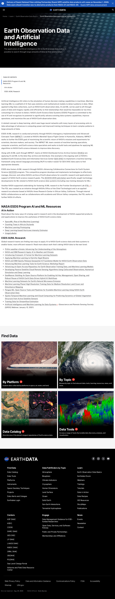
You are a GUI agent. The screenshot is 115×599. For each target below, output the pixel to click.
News (80, 515)
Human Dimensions (50, 488)
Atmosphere (47, 472)
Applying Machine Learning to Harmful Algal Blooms (27, 258)
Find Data (11, 468)
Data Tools (11, 476)
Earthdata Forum (84, 476)
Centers (11, 515)
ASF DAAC (11, 519)
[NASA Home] (51, 9)
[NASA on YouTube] (108, 458)
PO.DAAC (11, 559)
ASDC (9, 523)
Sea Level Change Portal (17, 563)
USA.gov (20, 585)
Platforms (11, 480)
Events (80, 519)
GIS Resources (83, 500)
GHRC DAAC (12, 531)
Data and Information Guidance (38, 581)
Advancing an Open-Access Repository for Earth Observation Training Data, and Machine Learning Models (49, 267)
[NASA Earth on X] (103, 458)
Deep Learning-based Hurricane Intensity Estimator (26, 230)
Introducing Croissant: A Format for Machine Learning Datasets (31, 255)
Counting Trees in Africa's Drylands (19, 224)
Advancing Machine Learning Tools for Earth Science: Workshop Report (34, 264)
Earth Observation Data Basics (27, 16)
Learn (11, 16)
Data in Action (83, 492)
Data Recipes (82, 496)
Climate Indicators (49, 480)
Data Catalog (12, 472)
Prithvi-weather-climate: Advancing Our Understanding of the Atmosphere (35, 249)
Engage (45, 515)
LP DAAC (10, 539)
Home (5, 16)
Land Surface (47, 492)
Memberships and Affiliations (53, 536)
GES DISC (59, 159)
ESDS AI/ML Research (12, 91)
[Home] (59, 9)
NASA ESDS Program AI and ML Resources (14, 82)
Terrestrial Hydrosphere (51, 508)
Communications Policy (65, 581)
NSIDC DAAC (12, 547)
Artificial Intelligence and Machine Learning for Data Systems (30, 304)
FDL (87, 186)
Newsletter (81, 523)
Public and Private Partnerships (54, 532)
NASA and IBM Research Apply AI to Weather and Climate (29, 252)
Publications (82, 508)
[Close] (113, 3)
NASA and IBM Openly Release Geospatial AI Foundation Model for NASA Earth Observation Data (46, 261)
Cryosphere (47, 484)
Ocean (44, 496)
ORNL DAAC (12, 551)
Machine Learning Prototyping (17, 227)
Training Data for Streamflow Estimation (21, 302)
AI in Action (8, 87)
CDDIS (10, 527)
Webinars (81, 480)
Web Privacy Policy (12, 581)
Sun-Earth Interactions (51, 504)
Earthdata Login (13, 500)
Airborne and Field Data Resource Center (20, 568)
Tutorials (80, 488)
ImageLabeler (11, 233)
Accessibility (95, 581)
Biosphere (46, 476)
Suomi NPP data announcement (94, 5)
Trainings (80, 484)
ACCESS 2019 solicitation (55, 178)
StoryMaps (81, 504)
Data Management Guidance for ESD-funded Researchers (57, 520)
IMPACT (18, 137)
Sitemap (8, 585)
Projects (10, 492)
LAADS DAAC (12, 543)
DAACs (81, 153)
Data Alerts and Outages (17, 496)
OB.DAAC (11, 555)
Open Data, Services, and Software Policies (56, 526)
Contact (80, 527)
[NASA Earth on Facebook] (93, 458)
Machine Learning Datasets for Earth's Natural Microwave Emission (33, 281)
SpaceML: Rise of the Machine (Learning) (22, 222)
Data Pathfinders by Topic (54, 468)
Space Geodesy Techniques (18, 488)
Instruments (12, 484)
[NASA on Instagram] (98, 458)
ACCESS (12, 172)
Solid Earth (46, 500)
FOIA (82, 581)
